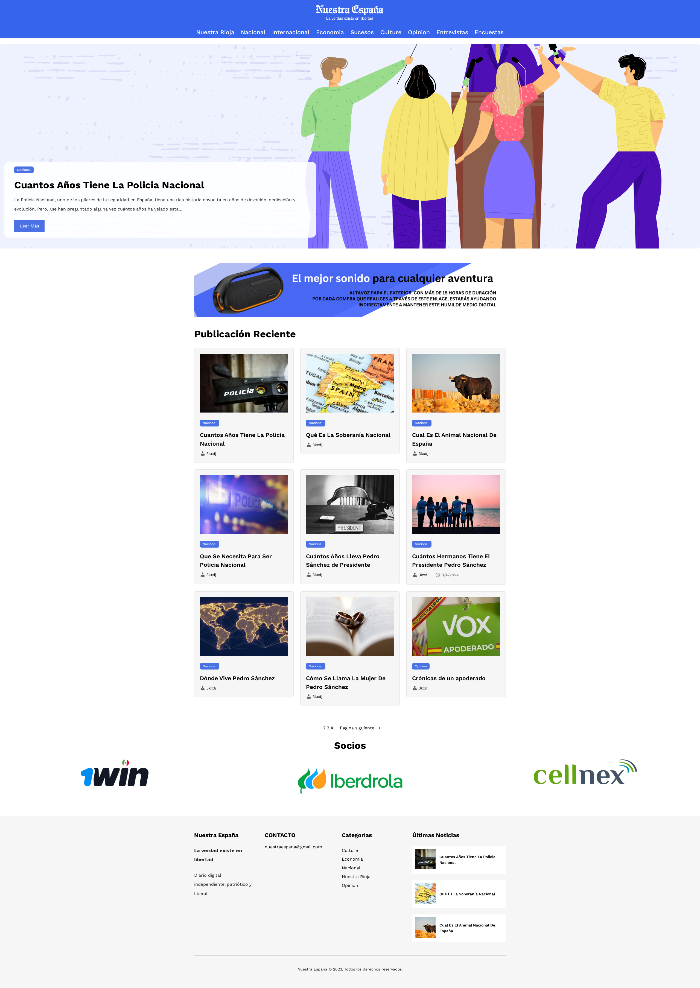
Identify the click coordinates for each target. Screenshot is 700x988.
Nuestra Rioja (356, 876)
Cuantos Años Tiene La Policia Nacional (109, 185)
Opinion (421, 666)
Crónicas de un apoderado (449, 678)
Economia (352, 859)
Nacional (24, 170)
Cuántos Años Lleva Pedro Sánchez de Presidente (343, 560)
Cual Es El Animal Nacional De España (454, 439)
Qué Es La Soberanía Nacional (348, 434)
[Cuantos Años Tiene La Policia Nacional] (425, 860)
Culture (350, 850)
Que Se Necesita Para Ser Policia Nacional (236, 560)
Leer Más (29, 226)
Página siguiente (360, 727)
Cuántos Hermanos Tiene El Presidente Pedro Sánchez (451, 560)
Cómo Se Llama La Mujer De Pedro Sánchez (346, 682)
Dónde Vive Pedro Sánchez (237, 678)
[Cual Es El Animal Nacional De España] (425, 928)
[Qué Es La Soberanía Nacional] (425, 894)
